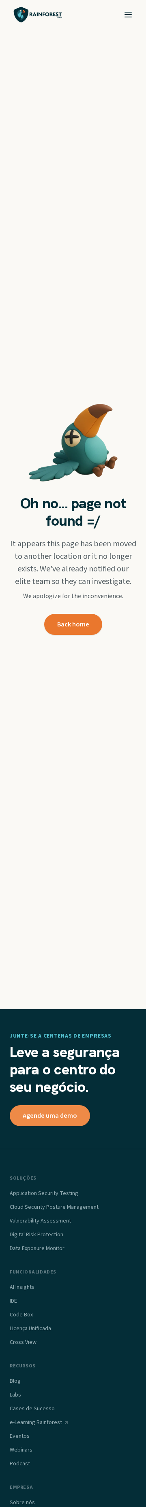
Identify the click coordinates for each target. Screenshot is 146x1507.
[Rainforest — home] (38, 14)
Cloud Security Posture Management (54, 1207)
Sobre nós (22, 1503)
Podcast (20, 1464)
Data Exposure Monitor (37, 1248)
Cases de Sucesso (32, 1409)
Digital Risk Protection (36, 1235)
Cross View (23, 1342)
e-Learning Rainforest (36, 1422)
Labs (15, 1395)
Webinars (21, 1450)
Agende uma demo (50, 1115)
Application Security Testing (44, 1193)
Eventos (20, 1436)
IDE (13, 1301)
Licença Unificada (30, 1328)
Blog (15, 1381)
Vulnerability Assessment (40, 1221)
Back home (73, 624)
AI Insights (22, 1287)
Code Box (21, 1315)
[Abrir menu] (128, 14)
